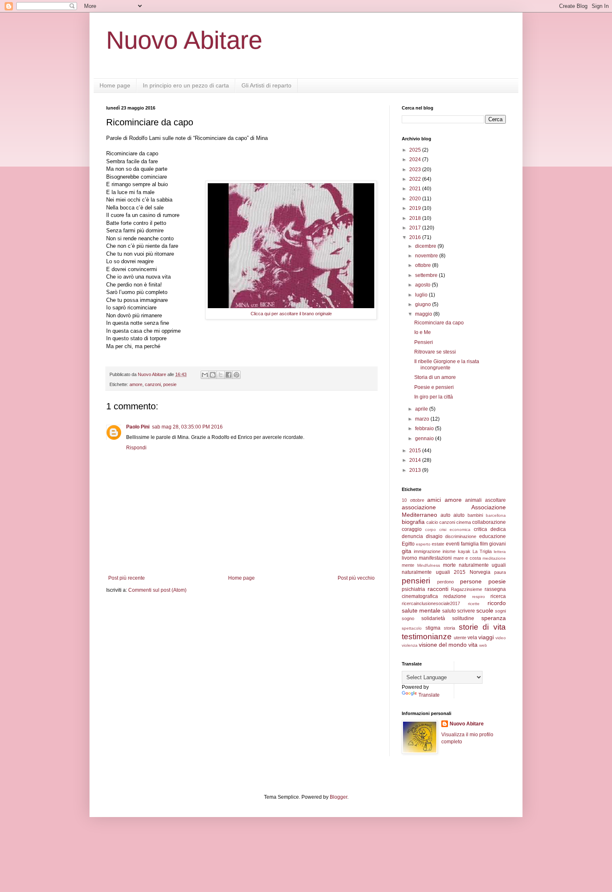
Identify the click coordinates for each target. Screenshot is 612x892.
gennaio (425, 438)
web (483, 645)
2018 (415, 218)
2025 (415, 150)
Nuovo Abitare (184, 40)
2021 (415, 189)
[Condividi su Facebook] (228, 375)
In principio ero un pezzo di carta (186, 85)
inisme (449, 551)
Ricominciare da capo (439, 323)
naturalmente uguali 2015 (433, 572)
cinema (463, 522)
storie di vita (482, 627)
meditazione (494, 558)
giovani (497, 544)
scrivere (466, 611)
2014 (415, 460)
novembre (427, 256)
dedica (498, 529)
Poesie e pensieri (434, 387)
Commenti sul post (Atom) (157, 590)
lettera (500, 551)
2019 (415, 208)
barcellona (496, 515)
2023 (415, 169)
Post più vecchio (356, 578)
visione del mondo (443, 644)
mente (408, 565)
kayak (464, 551)
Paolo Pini (137, 427)
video (500, 637)
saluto (449, 611)
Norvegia (480, 572)
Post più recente (126, 578)
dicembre (426, 246)
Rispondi (136, 448)
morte (449, 565)
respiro (478, 596)
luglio (422, 295)
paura (500, 572)
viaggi (486, 637)
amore (135, 384)
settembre (427, 275)
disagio (434, 536)
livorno (409, 558)
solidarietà (433, 618)
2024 (415, 159)
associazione (419, 507)
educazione (492, 536)
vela (472, 637)
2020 (415, 199)
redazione (454, 596)
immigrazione (427, 551)
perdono (445, 581)
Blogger (338, 797)
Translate (429, 695)
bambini (475, 515)
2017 (415, 228)
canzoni (153, 384)
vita (473, 644)
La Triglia (482, 551)
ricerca (498, 596)
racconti (438, 589)
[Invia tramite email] (205, 375)
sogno (408, 618)
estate (438, 543)
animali (473, 500)
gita (406, 551)
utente (460, 637)
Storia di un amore (435, 377)
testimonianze (427, 636)
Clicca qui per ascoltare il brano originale (291, 313)
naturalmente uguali (482, 565)
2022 (415, 179)
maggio (424, 314)
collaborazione (489, 522)
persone (471, 581)
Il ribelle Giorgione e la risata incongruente (446, 364)
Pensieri (423, 342)
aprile (422, 409)
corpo (430, 529)
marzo (422, 419)
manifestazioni (435, 558)
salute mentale (421, 610)
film (484, 544)
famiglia (470, 544)
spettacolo (412, 628)
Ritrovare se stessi (435, 352)
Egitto (408, 544)
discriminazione (460, 536)
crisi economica (454, 529)
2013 (415, 470)
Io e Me (422, 332)
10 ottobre (413, 500)
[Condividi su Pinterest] (236, 375)
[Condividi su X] (220, 375)
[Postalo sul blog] (213, 375)
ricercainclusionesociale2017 (431, 603)
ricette (474, 603)
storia (449, 627)
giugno (423, 304)
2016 (415, 237)
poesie (170, 384)
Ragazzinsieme (466, 589)
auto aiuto (452, 515)
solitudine (463, 618)
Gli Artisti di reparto (266, 85)
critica (480, 529)
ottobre (423, 265)
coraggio (412, 529)
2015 (415, 450)
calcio (432, 522)
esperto (423, 544)
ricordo (497, 603)
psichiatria (413, 589)
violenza (410, 645)
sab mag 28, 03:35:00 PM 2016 (187, 427)
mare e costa (467, 558)
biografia (413, 521)
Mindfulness (428, 565)
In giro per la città (433, 397)
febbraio (425, 428)
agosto (423, 285)
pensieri (416, 580)
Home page (115, 85)
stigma (432, 628)
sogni (500, 610)
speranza (493, 618)
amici (434, 499)
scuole (484, 610)
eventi (453, 544)
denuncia (412, 536)
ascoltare (495, 500)
